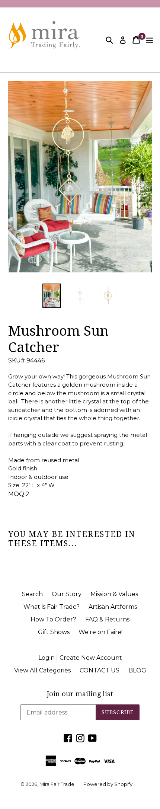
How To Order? (53, 619)
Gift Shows (54, 632)
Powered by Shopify (107, 784)
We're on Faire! (100, 632)
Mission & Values (114, 594)
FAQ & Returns (107, 619)
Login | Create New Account (80, 657)
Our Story (66, 594)
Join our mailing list (80, 694)
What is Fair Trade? (51, 606)
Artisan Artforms (113, 606)
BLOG (137, 670)
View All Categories (42, 670)
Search (32, 594)
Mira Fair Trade (56, 784)
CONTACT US (99, 670)
